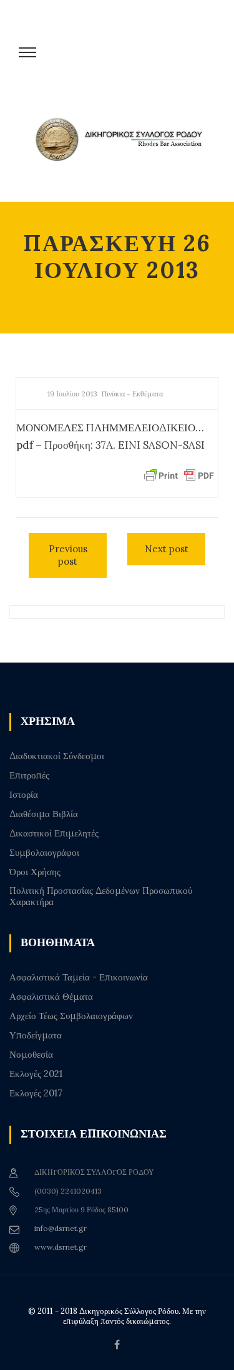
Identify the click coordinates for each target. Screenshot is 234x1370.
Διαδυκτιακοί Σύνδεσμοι (56, 756)
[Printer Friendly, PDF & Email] (179, 475)
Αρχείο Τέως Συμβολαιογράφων (71, 1016)
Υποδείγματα (35, 1035)
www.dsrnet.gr (60, 1247)
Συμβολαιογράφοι (44, 852)
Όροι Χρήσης (35, 872)
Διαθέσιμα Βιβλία (43, 814)
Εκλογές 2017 (35, 1093)
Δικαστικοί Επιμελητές (54, 833)
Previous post (68, 555)
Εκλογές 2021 (35, 1074)
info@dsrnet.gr (60, 1228)
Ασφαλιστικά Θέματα (51, 996)
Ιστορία (23, 794)
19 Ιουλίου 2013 (72, 393)
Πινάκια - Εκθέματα (132, 393)
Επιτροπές (29, 775)
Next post (166, 549)
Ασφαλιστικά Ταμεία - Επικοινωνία (78, 977)
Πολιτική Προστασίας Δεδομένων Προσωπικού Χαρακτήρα (100, 896)
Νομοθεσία (31, 1054)
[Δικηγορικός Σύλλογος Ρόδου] (123, 151)
